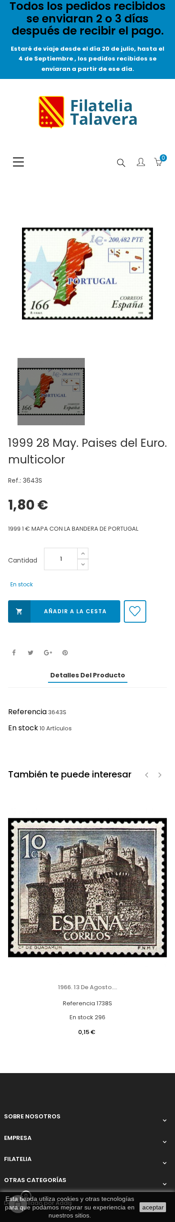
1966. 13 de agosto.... (87, 987)
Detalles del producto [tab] (87, 675)
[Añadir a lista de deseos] (135, 611)
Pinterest (64, 653)
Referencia (27, 712)
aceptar (153, 1207)
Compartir (13, 653)
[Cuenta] (140, 163)
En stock (23, 728)
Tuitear (30, 653)
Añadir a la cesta (61, 611)
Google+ (47, 653)
